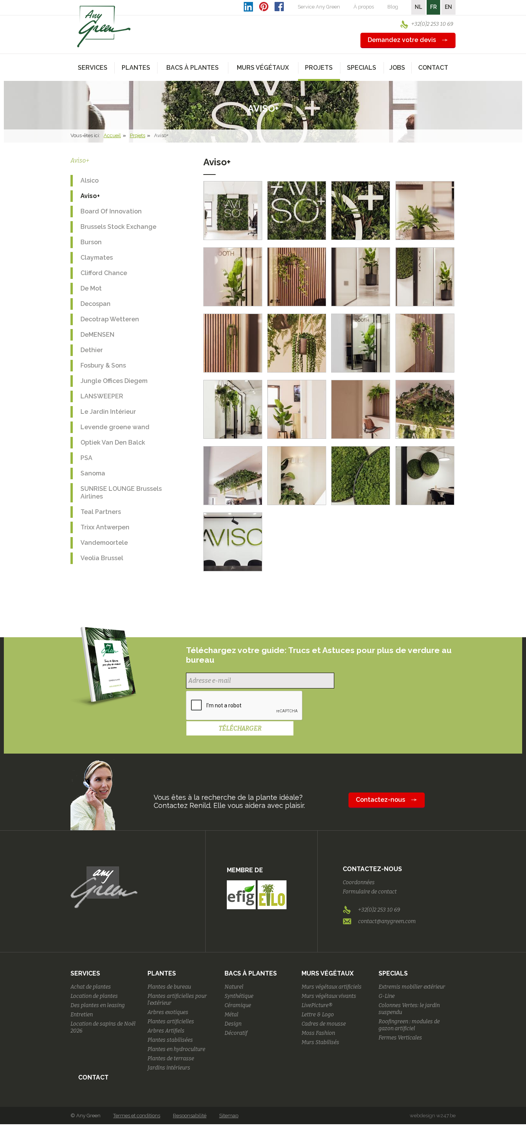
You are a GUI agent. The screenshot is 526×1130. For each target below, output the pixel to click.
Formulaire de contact (370, 891)
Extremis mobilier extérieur (412, 987)
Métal (231, 1014)
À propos (363, 7)
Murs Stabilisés (320, 1042)
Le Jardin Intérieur (108, 411)
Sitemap (228, 1115)
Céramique (237, 1005)
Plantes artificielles (170, 1021)
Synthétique (238, 996)
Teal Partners (100, 511)
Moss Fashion (318, 1033)
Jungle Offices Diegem (113, 381)
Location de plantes (94, 996)
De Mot (91, 288)
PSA (86, 458)
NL (418, 7)
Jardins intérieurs (168, 1068)
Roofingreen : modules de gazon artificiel (409, 1025)
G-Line (387, 996)
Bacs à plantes (250, 973)
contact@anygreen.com (387, 921)
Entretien (81, 1014)
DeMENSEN (97, 334)
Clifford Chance (103, 273)
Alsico (89, 180)
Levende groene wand (114, 427)
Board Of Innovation (111, 211)
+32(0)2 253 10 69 (432, 24)
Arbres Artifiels (165, 1031)
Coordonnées (359, 882)
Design (232, 1024)
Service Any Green (319, 7)
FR (433, 7)
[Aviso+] (232, 210)
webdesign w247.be (433, 1115)
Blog (392, 7)
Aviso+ (90, 196)
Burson (91, 242)
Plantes (161, 973)
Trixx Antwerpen (104, 527)
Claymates (96, 257)
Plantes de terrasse (170, 1058)
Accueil (112, 135)
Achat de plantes (90, 987)
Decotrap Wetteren (109, 319)
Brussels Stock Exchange (118, 226)
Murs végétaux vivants (329, 996)
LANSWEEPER (101, 396)
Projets (137, 135)
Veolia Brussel (101, 558)
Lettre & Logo (318, 1014)
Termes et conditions (136, 1115)
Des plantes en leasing (97, 1005)
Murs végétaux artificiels (332, 987)
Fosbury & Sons (103, 365)
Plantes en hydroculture (176, 1049)
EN (448, 7)
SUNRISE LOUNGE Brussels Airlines (121, 492)
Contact (433, 67)
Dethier (91, 350)
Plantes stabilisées (170, 1040)
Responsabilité (189, 1115)
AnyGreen (103, 26)
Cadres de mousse (324, 1024)
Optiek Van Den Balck (112, 442)
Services (85, 973)
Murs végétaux (327, 973)
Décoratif (236, 1033)
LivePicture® (317, 1005)
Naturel (233, 987)
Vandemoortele (104, 542)
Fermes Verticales (400, 1037)
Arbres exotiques (167, 1012)
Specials (393, 973)
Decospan (95, 303)
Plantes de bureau (169, 987)
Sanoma (92, 473)
